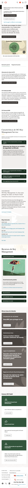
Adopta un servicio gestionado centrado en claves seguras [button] (12, 171)
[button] (2, 2)
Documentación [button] (6, 292)
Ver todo (4, 240)
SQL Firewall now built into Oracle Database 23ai (13, 232)
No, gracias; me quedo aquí (9, 18)
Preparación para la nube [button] (8, 256)
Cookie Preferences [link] (12, 472)
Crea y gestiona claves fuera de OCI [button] (10, 181)
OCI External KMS (6, 110)
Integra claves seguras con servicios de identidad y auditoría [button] (11, 176)
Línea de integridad (5, 479)
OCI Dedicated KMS (6, 90)
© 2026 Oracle (4, 470)
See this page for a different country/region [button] (13, 22)
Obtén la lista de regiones (8, 383)
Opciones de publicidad (6, 474)
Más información (7, 325)
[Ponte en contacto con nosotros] (25, 2)
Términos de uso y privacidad (15, 470)
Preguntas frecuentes (16, 64)
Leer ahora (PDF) (8, 413)
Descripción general (6, 64)
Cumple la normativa (7, 364)
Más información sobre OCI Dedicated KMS (10, 102)
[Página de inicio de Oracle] (5, 2)
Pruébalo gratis (8, 435)
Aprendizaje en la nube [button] (8, 301)
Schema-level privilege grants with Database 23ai (13, 228)
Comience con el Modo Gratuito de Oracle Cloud (12, 287)
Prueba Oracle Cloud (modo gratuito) (9, 36)
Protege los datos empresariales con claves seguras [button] (12, 142)
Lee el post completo (6, 212)
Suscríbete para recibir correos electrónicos (9, 477)
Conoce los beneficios (7, 343)
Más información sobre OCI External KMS (10, 121)
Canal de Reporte (5, 472)
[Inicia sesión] (23, 2)
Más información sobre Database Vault (9, 82)
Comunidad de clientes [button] (8, 296)
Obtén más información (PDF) (11, 460)
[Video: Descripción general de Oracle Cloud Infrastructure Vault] (14, 47)
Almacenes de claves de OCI (8, 72)
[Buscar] (17, 2)
